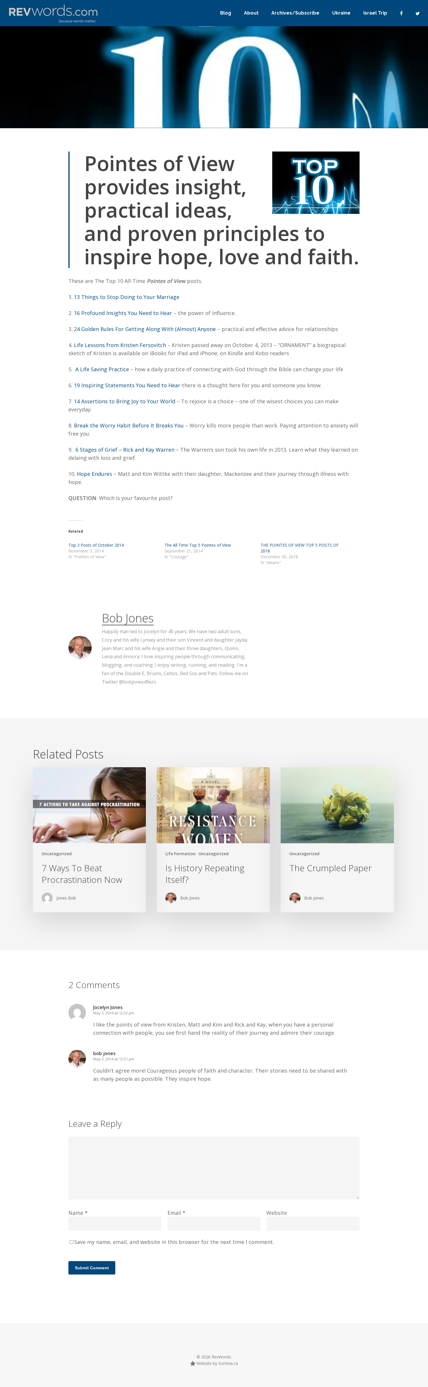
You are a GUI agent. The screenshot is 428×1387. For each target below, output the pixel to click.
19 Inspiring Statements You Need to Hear (127, 385)
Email (176, 1212)
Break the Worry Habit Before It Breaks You (129, 425)
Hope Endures (93, 473)
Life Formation (180, 853)
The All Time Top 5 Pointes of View (198, 545)
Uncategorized (57, 853)
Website (276, 1212)
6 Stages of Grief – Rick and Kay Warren (125, 449)
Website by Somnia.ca (216, 1363)
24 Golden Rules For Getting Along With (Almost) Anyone (145, 328)
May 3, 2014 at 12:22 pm (113, 1012)
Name (78, 1212)
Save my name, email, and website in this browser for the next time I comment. (174, 1241)
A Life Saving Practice (102, 369)
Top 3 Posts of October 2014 (96, 545)
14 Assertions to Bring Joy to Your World (125, 401)
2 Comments (309, 121)
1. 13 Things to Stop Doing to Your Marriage (123, 296)
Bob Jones (128, 618)
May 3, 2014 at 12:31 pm (113, 1059)
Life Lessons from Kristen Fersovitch (120, 345)
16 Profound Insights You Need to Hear (124, 312)
